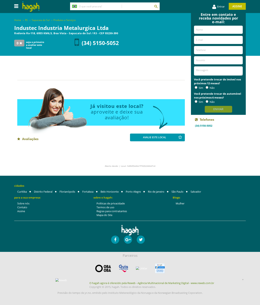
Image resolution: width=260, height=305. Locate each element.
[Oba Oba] (103, 268)
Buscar (156, 6)
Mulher (180, 203)
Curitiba (22, 191)
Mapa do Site (104, 215)
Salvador (196, 191)
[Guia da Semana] (123, 268)
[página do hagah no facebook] (115, 240)
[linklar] (141, 268)
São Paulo (177, 191)
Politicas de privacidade (110, 203)
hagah (30, 6)
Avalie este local (154, 137)
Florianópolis (67, 191)
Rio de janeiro (156, 191)
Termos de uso (105, 207)
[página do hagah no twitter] (141, 240)
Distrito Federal (43, 191)
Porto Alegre (133, 191)
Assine (237, 6)
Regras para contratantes (111, 211)
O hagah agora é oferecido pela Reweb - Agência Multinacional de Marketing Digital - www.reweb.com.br (151, 283)
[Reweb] (61, 280)
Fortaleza (87, 191)
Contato (22, 207)
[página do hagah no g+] (128, 240)
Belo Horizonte (110, 191)
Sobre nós (23, 203)
